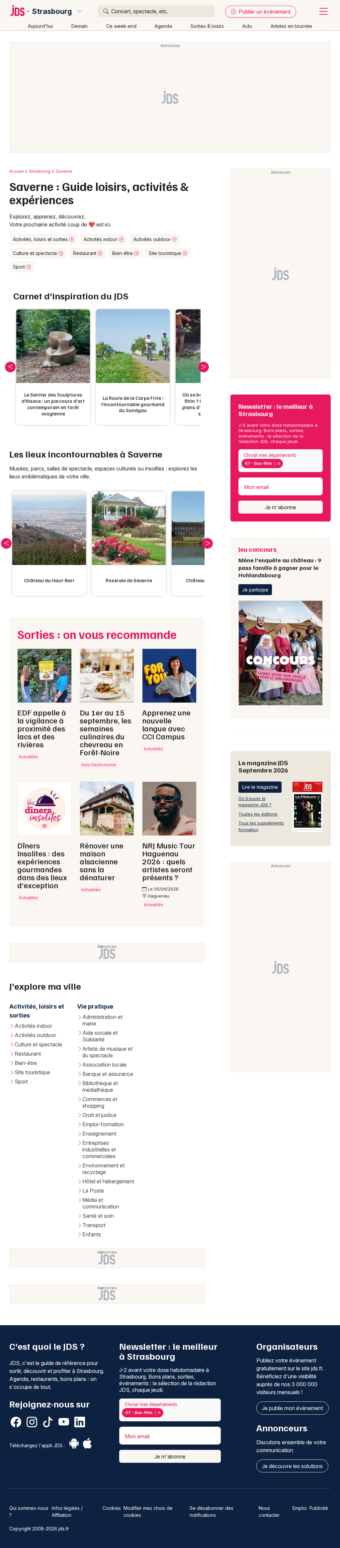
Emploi (300, 1508)
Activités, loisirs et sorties (41, 239)
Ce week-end (121, 26)
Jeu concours (279, 562)
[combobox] (280, 460)
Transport (94, 1225)
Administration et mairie (102, 1020)
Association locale (104, 1064)
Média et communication (100, 1203)
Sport (19, 267)
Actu (247, 26)
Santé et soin (98, 1215)
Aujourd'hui (40, 26)
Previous (10, 367)
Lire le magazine (260, 787)
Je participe (255, 589)
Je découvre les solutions (292, 1466)
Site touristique (166, 253)
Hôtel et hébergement (108, 1181)
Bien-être (123, 253)
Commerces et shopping (99, 1102)
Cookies (112, 1508)
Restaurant (85, 253)
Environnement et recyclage (103, 1168)
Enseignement (99, 1133)
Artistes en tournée (291, 26)
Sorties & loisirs (207, 26)
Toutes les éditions (258, 814)
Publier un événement (264, 11)
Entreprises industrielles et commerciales (99, 1149)
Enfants (91, 1234)
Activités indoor (101, 239)
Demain (79, 26)
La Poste (93, 1190)
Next (203, 367)
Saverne (64, 171)
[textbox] (285, 463)
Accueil (16, 171)
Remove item (278, 463)
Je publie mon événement (292, 1408)
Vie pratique (95, 1006)
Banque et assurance (107, 1074)
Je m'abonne (280, 507)
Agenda (163, 26)
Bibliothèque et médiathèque (100, 1086)
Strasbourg (52, 11)
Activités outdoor (152, 239)
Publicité (318, 1508)
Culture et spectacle (35, 253)
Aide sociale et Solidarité (100, 1036)
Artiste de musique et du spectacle (107, 1052)
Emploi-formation (103, 1124)
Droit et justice (99, 1115)
